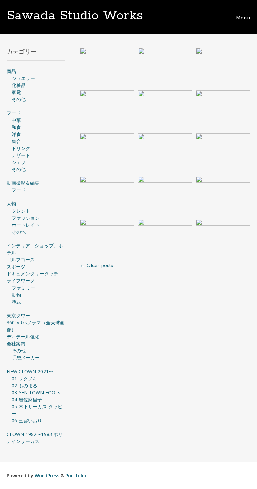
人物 (11, 203)
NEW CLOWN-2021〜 (30, 371)
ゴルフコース (21, 259)
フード (14, 113)
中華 (16, 120)
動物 (16, 295)
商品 (11, 71)
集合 (16, 141)
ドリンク (21, 148)
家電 (16, 92)
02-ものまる (24, 385)
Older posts (96, 266)
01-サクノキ (24, 378)
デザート (21, 155)
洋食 (16, 134)
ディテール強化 (23, 336)
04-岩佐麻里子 (27, 399)
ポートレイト (26, 225)
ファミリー (23, 287)
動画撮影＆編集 (23, 183)
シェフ (19, 162)
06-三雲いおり (27, 420)
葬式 (16, 302)
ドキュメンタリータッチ (32, 273)
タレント (21, 211)
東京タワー (18, 315)
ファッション (26, 218)
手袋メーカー (26, 357)
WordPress (47, 475)
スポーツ (16, 266)
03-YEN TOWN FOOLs (36, 392)
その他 (19, 99)
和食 (16, 127)
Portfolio (75, 475)
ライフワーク (21, 280)
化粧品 (19, 85)
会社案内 (16, 343)
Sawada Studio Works (75, 15)
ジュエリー (23, 78)
